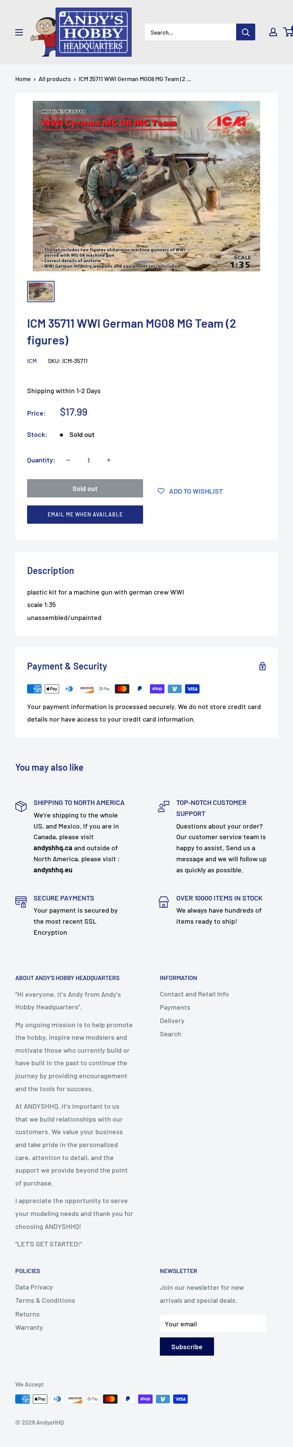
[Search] (245, 32)
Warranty (29, 1327)
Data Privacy (34, 1287)
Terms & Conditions (45, 1300)
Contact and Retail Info (194, 994)
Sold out (85, 488)
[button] (143, 516)
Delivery (172, 1020)
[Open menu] (19, 32)
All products (55, 78)
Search (170, 1033)
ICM (32, 360)
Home (23, 78)
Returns (27, 1314)
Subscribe (187, 1346)
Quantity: (41, 460)
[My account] (273, 32)
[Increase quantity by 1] (109, 460)
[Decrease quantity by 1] (68, 460)
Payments (175, 1007)
